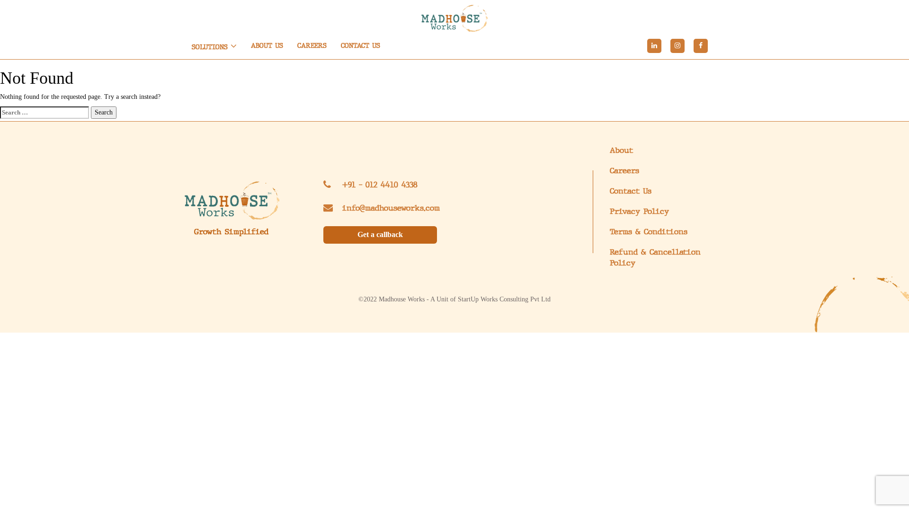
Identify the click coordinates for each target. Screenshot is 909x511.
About (621, 150)
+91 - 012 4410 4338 (380, 185)
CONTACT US (360, 45)
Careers (624, 171)
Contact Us (630, 191)
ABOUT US (267, 45)
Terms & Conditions (648, 232)
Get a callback (380, 234)
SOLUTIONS (211, 47)
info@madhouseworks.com (391, 208)
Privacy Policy (639, 211)
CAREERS (312, 45)
